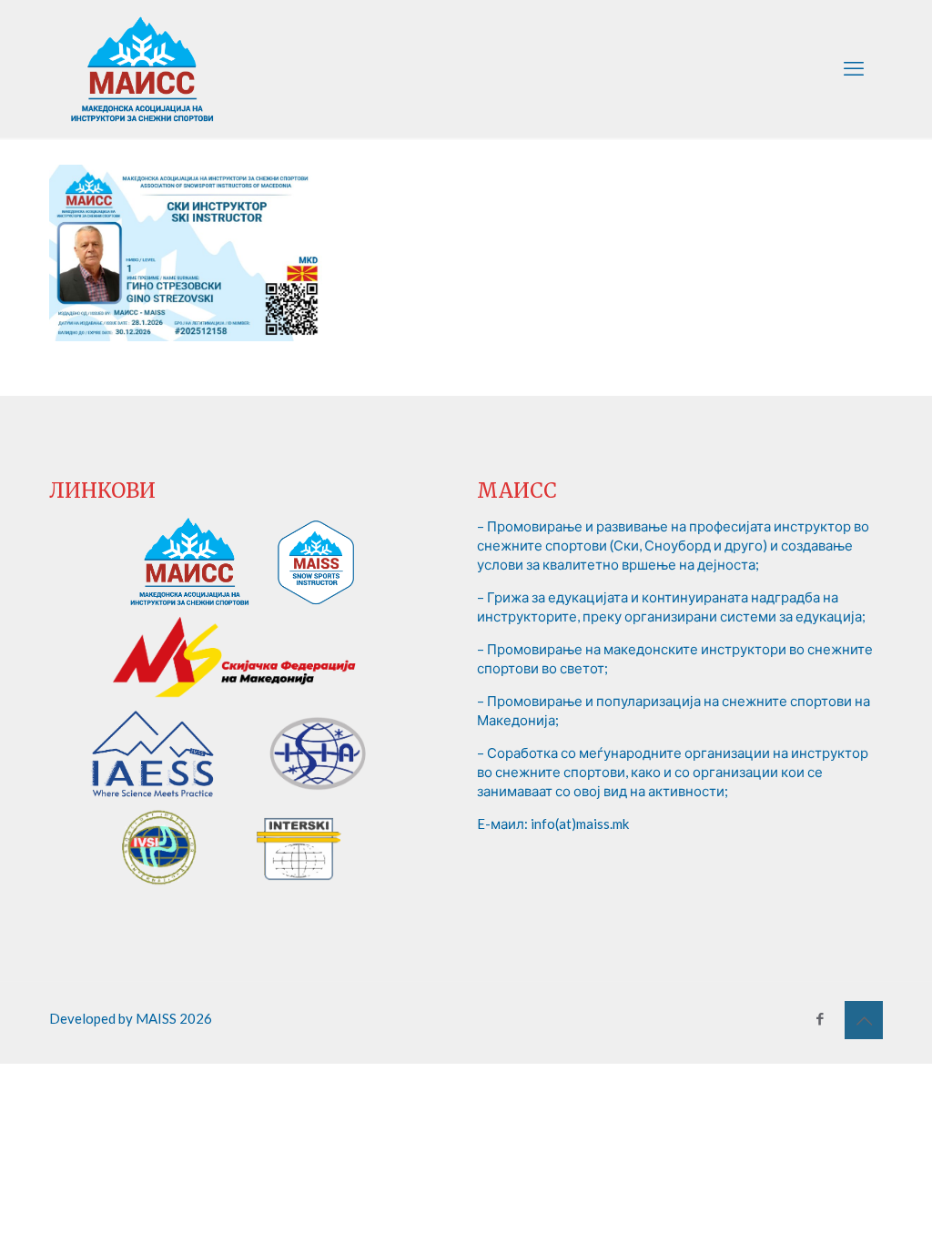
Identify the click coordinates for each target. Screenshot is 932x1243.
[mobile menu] (853, 68)
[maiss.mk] (142, 68)
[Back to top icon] (864, 1020)
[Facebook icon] (819, 1018)
